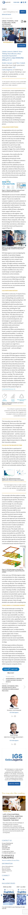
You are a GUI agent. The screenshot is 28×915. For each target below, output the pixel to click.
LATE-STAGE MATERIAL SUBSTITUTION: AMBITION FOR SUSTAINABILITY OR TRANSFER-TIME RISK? (13, 817)
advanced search (6, 14)
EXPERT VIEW (7, 811)
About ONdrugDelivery (7, 866)
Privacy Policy (15, 860)
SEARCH (4, 9)
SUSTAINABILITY (8, 42)
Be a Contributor (6, 868)
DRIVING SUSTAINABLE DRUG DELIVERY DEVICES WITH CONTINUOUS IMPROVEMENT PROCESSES (10, 688)
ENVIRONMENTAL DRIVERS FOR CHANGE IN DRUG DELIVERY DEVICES (15, 680)
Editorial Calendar (6, 869)
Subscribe (16, 2)
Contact (4, 872)
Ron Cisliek (20, 63)
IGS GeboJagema (14, 712)
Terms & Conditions (7, 860)
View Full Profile (14, 783)
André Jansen (7, 63)
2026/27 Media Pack (7, 870)
